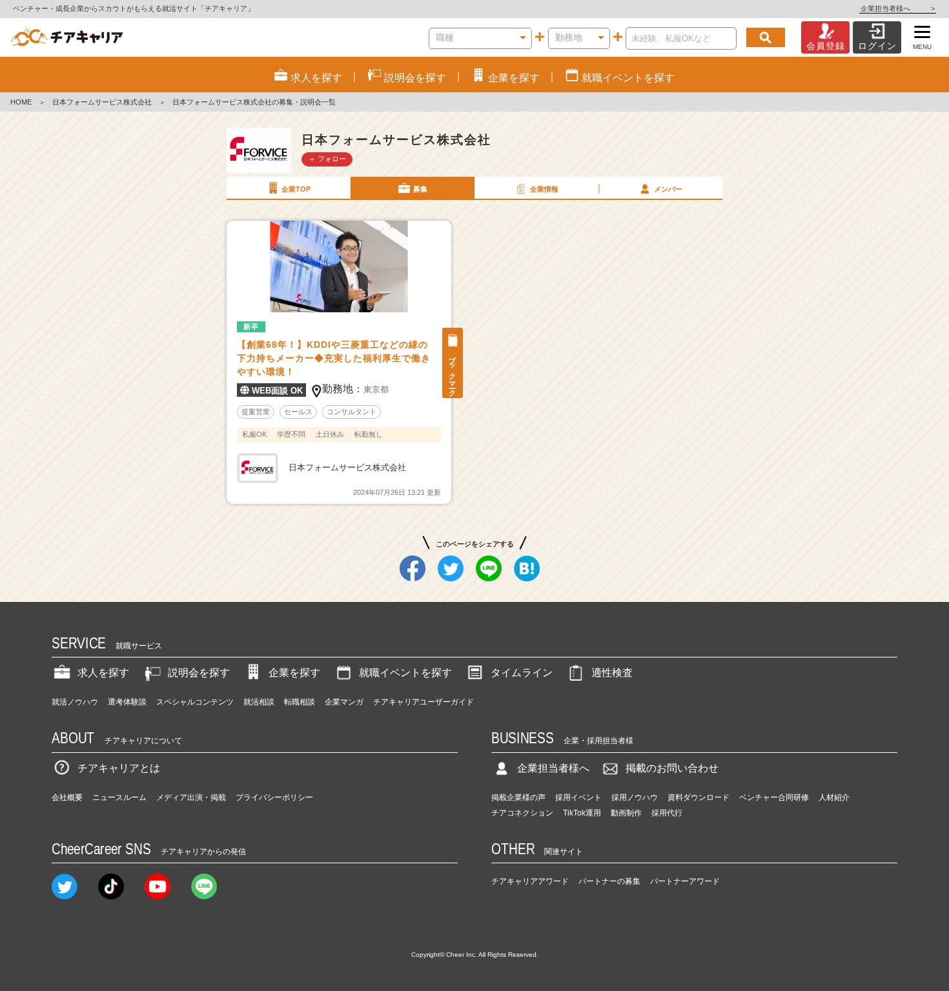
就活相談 (258, 701)
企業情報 (544, 189)
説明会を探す (199, 672)
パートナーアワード (685, 881)
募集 (420, 189)
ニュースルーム (119, 797)
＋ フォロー (327, 159)
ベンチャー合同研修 (774, 797)
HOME (21, 102)
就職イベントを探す (405, 672)
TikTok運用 (582, 812)
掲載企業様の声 (518, 797)
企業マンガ (344, 701)
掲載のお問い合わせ (672, 768)
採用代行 (666, 812)
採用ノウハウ (634, 797)
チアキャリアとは (118, 768)
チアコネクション (522, 812)
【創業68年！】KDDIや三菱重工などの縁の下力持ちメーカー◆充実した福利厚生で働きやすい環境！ (334, 358)
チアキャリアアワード (530, 881)
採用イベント (578, 797)
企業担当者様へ (898, 8)
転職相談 (299, 701)
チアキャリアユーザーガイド (423, 701)
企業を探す (294, 672)
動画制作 (626, 812)
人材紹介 (834, 797)
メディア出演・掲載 (191, 797)
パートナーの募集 (609, 881)
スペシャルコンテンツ (195, 701)
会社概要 (67, 797)
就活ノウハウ (75, 701)
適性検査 (612, 672)
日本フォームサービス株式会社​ (102, 102)
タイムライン (522, 672)
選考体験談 (127, 701)
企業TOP (296, 189)
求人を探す (103, 672)
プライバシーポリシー (274, 797)
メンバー (668, 189)
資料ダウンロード (699, 797)
